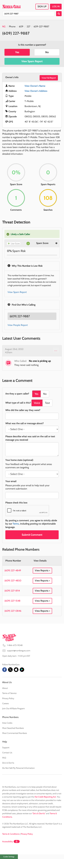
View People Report (18, 325)
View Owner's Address (36, 91)
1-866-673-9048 (14, 645)
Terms (16, 523)
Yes (17, 52)
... (55, 350)
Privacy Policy (8, 698)
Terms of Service (9, 693)
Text (47, 403)
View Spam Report (32, 61)
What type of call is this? (18, 402)
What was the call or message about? (24, 423)
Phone (12, 26)
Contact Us (7, 752)
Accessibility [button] (7, 841)
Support (5, 747)
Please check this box (16, 502)
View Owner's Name (35, 85)
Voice (37, 403)
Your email (10, 481)
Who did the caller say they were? (22, 410)
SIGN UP (42, 6)
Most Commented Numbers (14, 733)
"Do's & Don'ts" (39, 813)
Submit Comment (32, 534)
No (47, 52)
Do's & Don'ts (8, 762)
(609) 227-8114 (12, 590)
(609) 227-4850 (12, 580)
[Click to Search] (59, 13)
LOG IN (56, 6)
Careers (5, 703)
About (5, 688)
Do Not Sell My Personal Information (18, 768)
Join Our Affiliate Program (13, 708)
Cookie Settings (8, 857)
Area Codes (7, 723)
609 (21, 26)
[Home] (11, 6)
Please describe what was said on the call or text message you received (30, 438)
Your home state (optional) (19, 460)
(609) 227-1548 (12, 600)
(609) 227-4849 (12, 570)
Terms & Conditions (10, 834)
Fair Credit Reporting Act (45, 796)
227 (28, 26)
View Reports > (42, 570)
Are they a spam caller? (17, 393)
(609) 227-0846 (12, 610)
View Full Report (49, 77)
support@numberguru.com (18, 650)
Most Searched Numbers (13, 728)
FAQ (4, 757)
